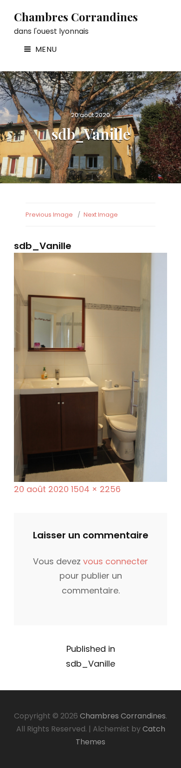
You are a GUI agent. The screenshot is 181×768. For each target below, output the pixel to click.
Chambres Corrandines (76, 16)
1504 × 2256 (96, 489)
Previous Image (49, 214)
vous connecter (115, 561)
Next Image (101, 214)
